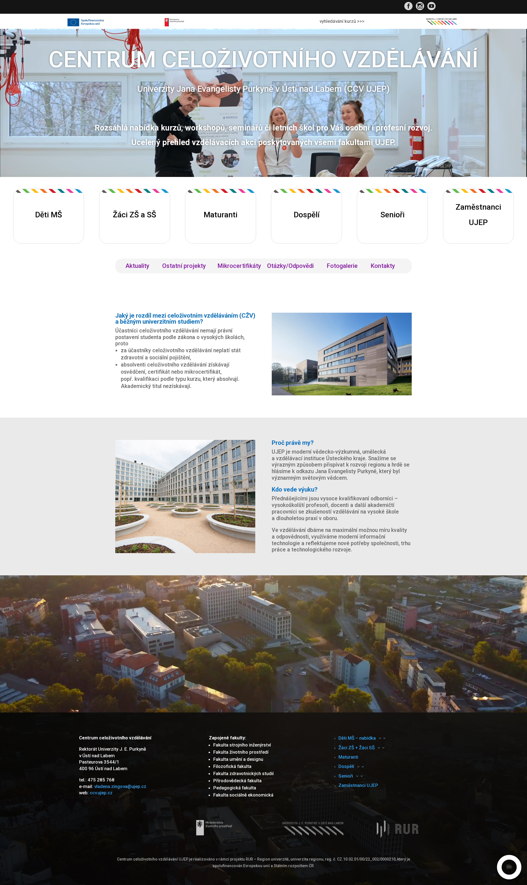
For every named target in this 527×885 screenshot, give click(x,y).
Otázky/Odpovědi (294, 266)
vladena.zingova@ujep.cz (120, 786)
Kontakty (386, 266)
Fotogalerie (346, 266)
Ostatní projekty (186, 266)
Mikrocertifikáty (239, 266)
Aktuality (140, 266)
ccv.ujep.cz (101, 792)
